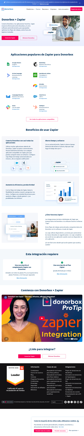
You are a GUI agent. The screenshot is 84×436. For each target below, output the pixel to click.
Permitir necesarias (60, 430)
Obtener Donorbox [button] (28, 38)
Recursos (45, 9)
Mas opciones (73, 430)
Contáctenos (35, 370)
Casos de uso (51, 367)
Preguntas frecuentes (37, 379)
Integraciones (70, 367)
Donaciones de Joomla (72, 392)
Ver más (61, 427)
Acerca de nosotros (37, 372)
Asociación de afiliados (38, 387)
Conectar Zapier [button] (10, 38)
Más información (22, 278)
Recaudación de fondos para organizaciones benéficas (54, 392)
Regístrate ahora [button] (76, 9)
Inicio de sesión (63, 9)
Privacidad (34, 383)
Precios (38, 9)
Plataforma (29, 9)
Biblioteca (34, 390)
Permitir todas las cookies (43, 430)
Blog (32, 375)
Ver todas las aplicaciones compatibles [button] (42, 119)
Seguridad (34, 385)
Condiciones (34, 381)
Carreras (33, 377)
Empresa (53, 9)
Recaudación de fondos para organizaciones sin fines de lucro (54, 381)
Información (35, 367)
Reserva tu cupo (44, 4)
